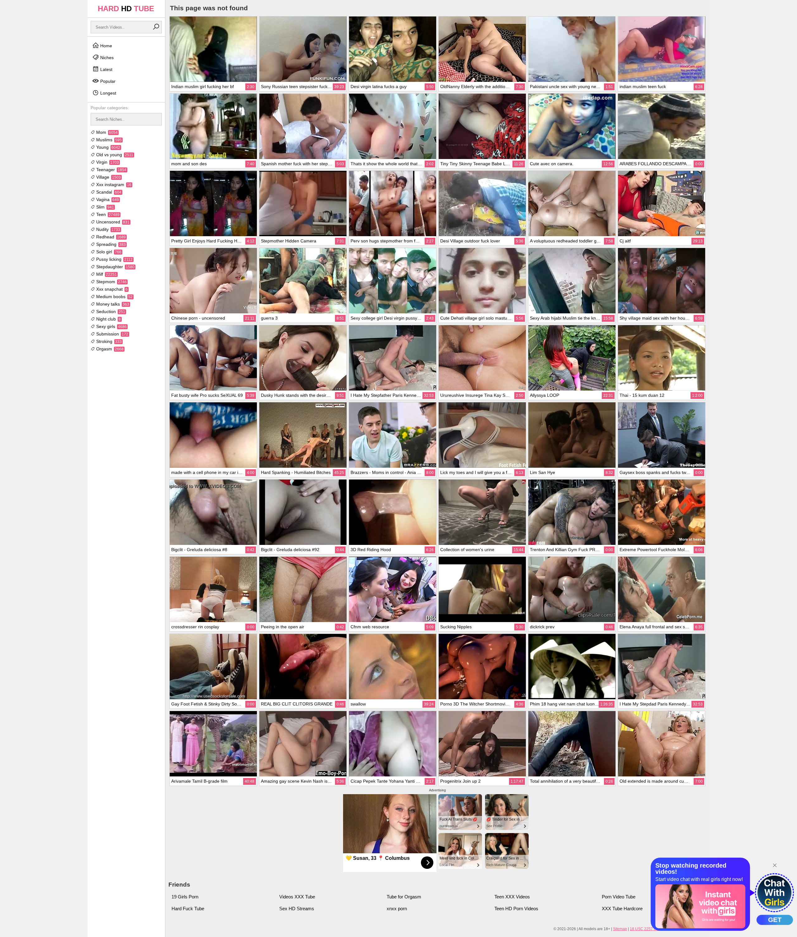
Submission (111, 333)
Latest (105, 69)
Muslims (108, 139)
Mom (106, 132)
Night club (108, 318)
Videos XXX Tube (297, 896)
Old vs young (114, 154)
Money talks (112, 304)
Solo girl (108, 251)
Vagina (107, 199)
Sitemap (620, 929)
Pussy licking (114, 259)
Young (107, 147)
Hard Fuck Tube (188, 908)
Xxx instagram (113, 184)
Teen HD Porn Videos (516, 908)
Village (108, 177)
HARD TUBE (126, 8)
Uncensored (112, 221)
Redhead (110, 236)
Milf (106, 274)
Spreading (110, 244)
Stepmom (111, 281)
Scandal (108, 192)
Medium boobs (114, 296)
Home (105, 45)
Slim (104, 206)
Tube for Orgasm (404, 896)
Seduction (110, 311)
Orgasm (109, 348)
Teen (107, 214)
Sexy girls (111, 326)
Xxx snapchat (111, 289)
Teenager (110, 169)
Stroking (108, 341)
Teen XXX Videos (512, 896)
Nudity (107, 229)
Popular (107, 81)
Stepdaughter (114, 266)
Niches (106, 57)
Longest (107, 93)
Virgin (107, 162)
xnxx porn (397, 908)
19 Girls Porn (185, 896)
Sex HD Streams (296, 908)
